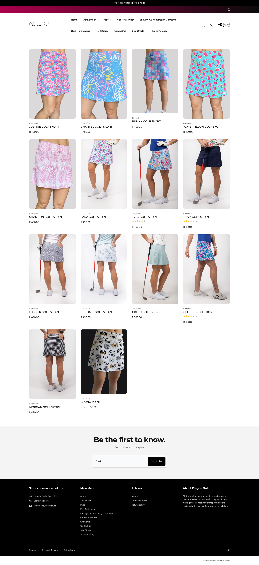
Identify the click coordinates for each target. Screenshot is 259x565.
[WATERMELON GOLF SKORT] (206, 113)
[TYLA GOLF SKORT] (155, 203)
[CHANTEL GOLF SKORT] (104, 113)
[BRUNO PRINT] (104, 388)
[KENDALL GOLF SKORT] (104, 298)
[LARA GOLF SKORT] (104, 203)
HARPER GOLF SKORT (44, 312)
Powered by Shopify (223, 560)
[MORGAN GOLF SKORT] (52, 393)
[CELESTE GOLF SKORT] (206, 298)
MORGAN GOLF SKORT (45, 407)
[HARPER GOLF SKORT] (52, 298)
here (46, 501)
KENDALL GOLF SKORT (96, 312)
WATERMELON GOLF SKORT (202, 126)
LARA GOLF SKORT (93, 217)
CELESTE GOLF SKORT (198, 312)
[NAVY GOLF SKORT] (206, 203)
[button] (90, 19)
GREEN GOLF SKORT (146, 312)
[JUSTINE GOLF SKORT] (52, 113)
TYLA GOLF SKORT (144, 217)
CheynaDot (212, 560)
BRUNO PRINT (91, 402)
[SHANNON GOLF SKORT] (52, 203)
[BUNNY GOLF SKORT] (155, 108)
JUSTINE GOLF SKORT (44, 126)
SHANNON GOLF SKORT (45, 217)
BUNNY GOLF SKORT (146, 121)
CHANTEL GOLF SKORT (96, 126)
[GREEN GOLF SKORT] (155, 298)
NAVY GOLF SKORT (196, 217)
